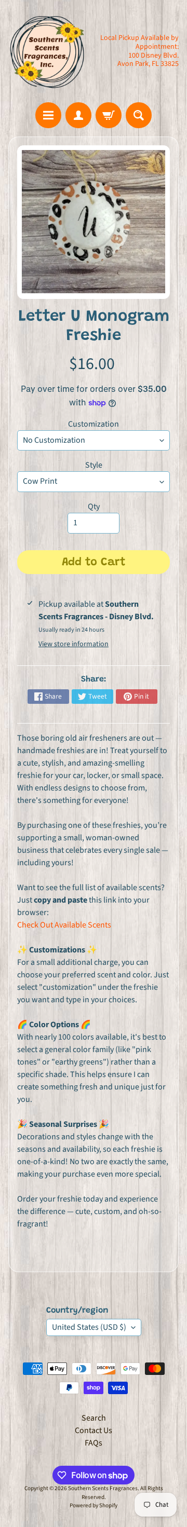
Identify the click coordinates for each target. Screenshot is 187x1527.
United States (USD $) (89, 1327)
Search (94, 1418)
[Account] (78, 115)
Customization (93, 424)
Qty (94, 506)
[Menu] (48, 115)
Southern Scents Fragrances (103, 1488)
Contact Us (93, 1430)
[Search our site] (139, 115)
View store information (73, 644)
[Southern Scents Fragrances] (47, 51)
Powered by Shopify (93, 1505)
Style (93, 465)
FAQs (93, 1443)
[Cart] (109, 115)
